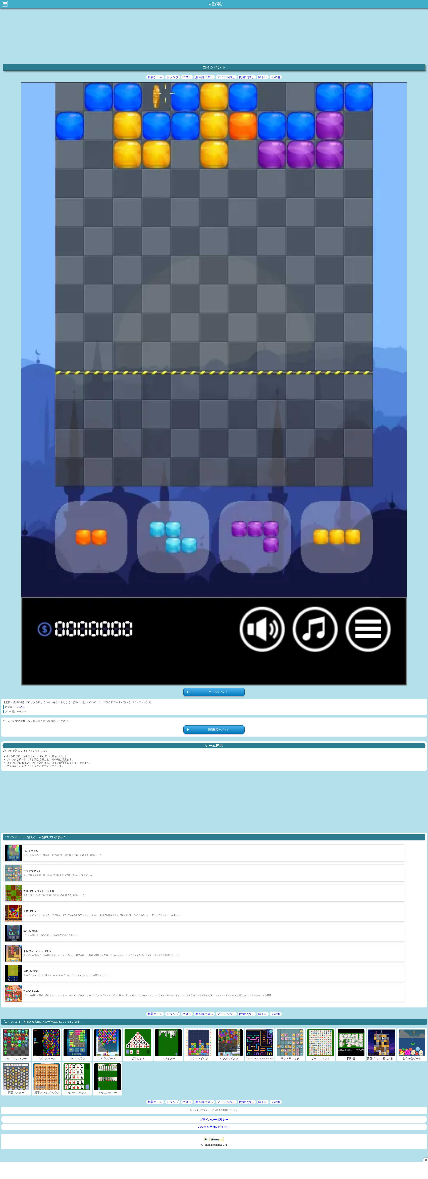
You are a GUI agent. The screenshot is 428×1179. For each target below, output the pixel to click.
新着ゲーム (155, 77)
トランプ (173, 77)
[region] (214, 35)
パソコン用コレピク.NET (214, 1127)
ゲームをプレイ (218, 691)
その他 (275, 77)
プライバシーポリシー (214, 1119)
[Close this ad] (425, 1160)
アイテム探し (226, 77)
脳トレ (262, 77)
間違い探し (246, 77)
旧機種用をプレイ (218, 729)
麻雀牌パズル (204, 77)
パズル (186, 77)
